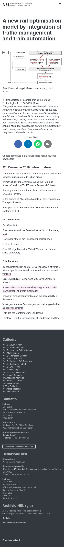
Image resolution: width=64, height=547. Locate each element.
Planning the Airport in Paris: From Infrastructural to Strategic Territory (29, 192)
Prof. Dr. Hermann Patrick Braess (17, 350)
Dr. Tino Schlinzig (10, 386)
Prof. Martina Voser (10, 391)
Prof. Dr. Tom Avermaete (13, 347)
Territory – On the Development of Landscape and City (30, 317)
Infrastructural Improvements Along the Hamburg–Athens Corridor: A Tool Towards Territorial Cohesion (29, 183)
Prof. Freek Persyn (10, 383)
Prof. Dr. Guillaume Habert (14, 363)
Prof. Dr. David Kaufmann (13, 372)
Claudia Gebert (9, 434)
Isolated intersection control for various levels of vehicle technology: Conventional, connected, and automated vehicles (31, 270)
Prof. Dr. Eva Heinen (11, 366)
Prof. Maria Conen (10, 352)
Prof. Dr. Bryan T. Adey (12, 344)
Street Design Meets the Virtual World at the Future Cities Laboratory (29, 250)
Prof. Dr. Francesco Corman (14, 355)
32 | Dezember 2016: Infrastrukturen (27, 167)
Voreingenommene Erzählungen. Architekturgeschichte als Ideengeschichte (31, 306)
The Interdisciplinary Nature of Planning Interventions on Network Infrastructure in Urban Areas (31, 175)
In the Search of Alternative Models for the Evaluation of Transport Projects (31, 200)
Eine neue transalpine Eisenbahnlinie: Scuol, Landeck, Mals (30, 232)
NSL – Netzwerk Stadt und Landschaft (18, 5)
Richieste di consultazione (14, 522)
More (35, 103)
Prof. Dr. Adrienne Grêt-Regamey (17, 361)
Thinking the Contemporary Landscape (22, 312)
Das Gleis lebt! (10, 225)
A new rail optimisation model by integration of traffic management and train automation (29, 288)
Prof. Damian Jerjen (11, 369)
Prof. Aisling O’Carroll (12, 380)
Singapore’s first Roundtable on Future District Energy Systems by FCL (30, 209)
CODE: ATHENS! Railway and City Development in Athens (28, 280)
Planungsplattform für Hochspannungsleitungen (27, 238)
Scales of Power (10, 243)
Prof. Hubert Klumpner (12, 374)
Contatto (6, 517)
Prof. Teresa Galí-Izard (12, 358)
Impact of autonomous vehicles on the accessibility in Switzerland (29, 297)
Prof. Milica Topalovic (11, 388)
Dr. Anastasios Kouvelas (13, 377)
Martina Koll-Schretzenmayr (26, 468)
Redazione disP (9, 498)
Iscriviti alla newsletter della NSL (19, 446)
